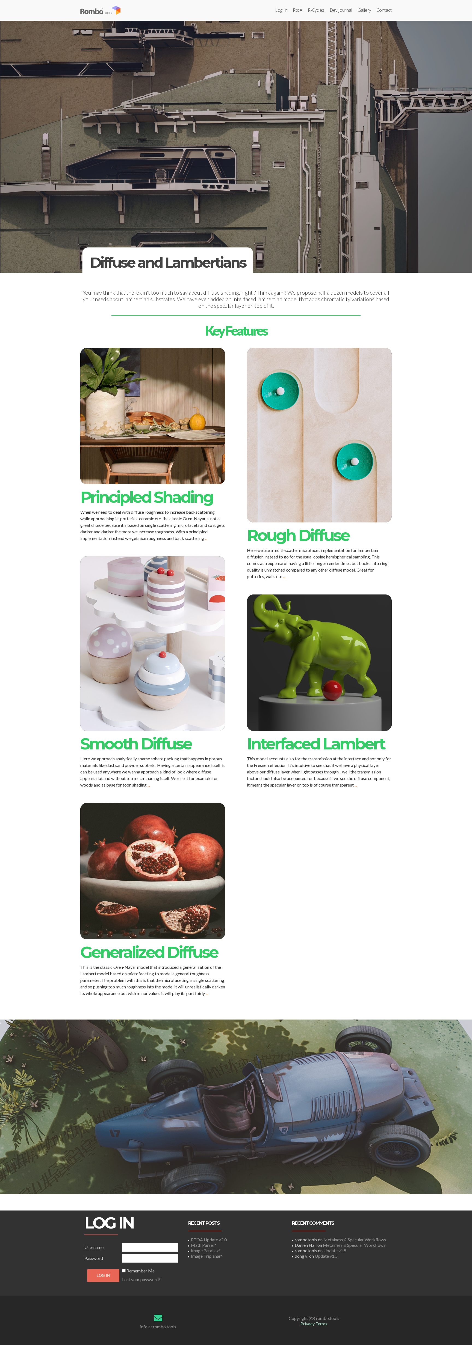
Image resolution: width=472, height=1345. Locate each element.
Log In (281, 10)
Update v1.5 (334, 1250)
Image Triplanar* (207, 1256)
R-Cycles (316, 10)
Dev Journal (341, 10)
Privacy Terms (313, 1323)
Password (93, 1258)
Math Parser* (203, 1245)
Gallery (364, 10)
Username (94, 1247)
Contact (384, 10)
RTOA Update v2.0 (209, 1239)
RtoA (297, 10)
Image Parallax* (206, 1250)
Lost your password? (141, 1279)
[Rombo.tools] (103, 10)
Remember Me (140, 1270)
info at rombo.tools (158, 1326)
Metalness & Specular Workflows (354, 1239)
